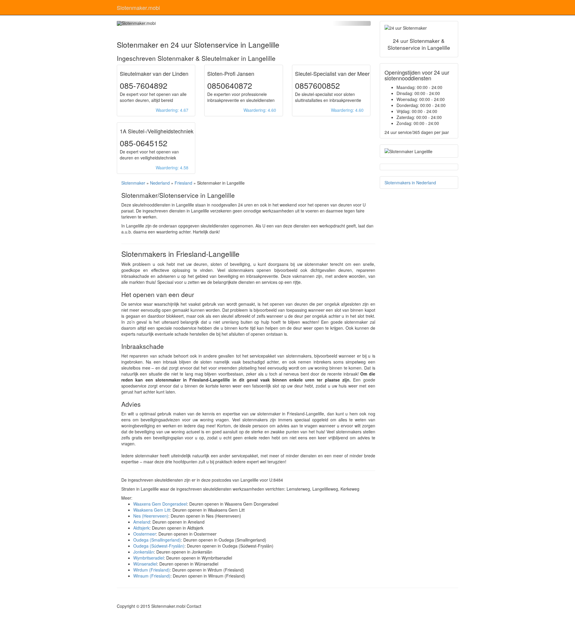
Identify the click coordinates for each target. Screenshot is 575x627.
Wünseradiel (145, 564)
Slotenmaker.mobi (138, 7)
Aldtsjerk (141, 528)
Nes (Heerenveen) (150, 516)
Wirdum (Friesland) (151, 570)
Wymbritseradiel (148, 558)
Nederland (160, 183)
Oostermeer (144, 534)
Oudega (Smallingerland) (157, 540)
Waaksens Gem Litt (151, 510)
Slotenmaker (133, 183)
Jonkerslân (143, 552)
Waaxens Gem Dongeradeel (160, 504)
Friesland (183, 183)
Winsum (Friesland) (151, 576)
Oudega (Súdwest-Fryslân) (158, 546)
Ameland (141, 522)
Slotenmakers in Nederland (410, 183)
